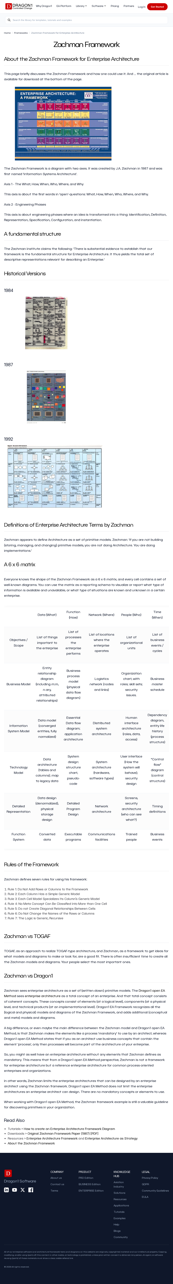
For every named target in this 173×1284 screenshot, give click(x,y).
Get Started (157, 6)
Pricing (115, 5)
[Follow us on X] (22, 1189)
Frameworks (21, 32)
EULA (145, 1196)
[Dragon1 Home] (18, 7)
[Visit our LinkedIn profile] (6, 1189)
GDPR (145, 1184)
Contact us (57, 1184)
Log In (141, 6)
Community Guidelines (155, 1190)
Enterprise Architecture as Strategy (111, 1138)
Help (116, 1224)
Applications (121, 1205)
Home (7, 32)
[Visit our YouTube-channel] (14, 1189)
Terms (54, 1190)
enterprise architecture (42, 996)
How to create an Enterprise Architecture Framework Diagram (69, 1128)
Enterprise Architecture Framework (52, 1138)
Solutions (119, 1192)
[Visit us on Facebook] (30, 1189)
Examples (120, 1218)
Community (121, 1237)
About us (56, 1177)
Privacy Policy (150, 1177)
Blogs (117, 1230)
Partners (129, 5)
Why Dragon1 (44, 5)
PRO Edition (86, 1177)
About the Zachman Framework (31, 1143)
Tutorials (119, 1211)
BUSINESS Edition (90, 1184)
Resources (120, 1199)
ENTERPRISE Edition (91, 1190)
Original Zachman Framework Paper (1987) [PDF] (63, 1133)
